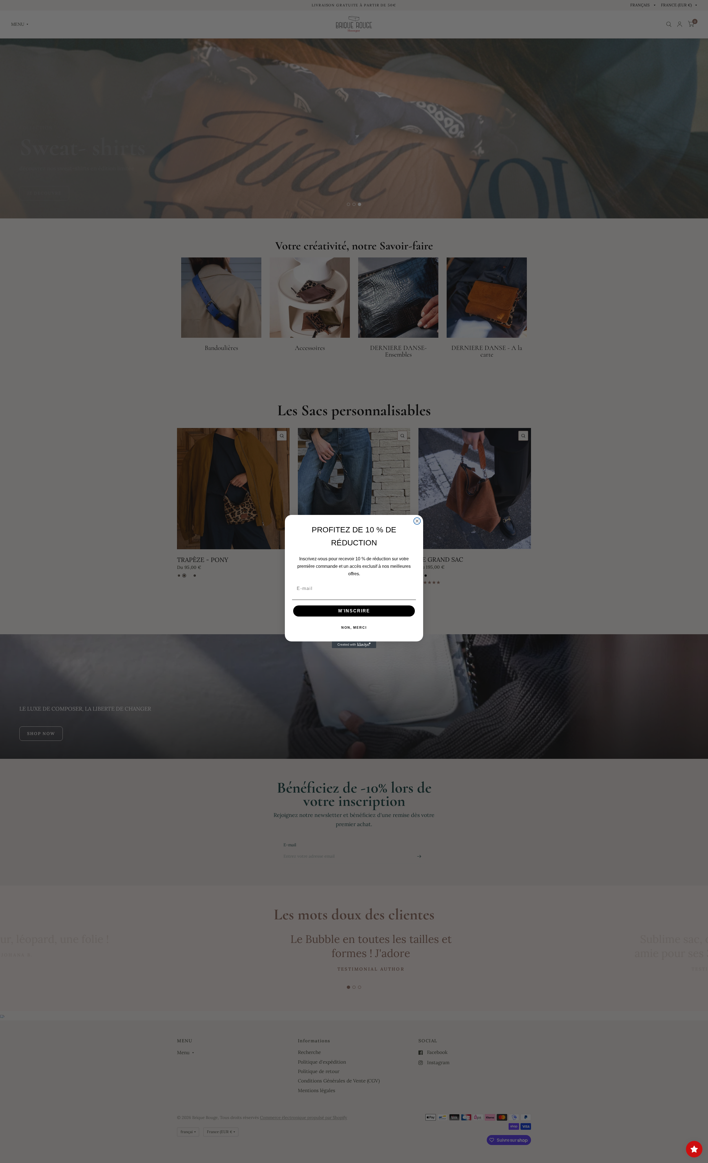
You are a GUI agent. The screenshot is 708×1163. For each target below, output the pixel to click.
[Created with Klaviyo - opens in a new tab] (354, 644)
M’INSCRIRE (354, 610)
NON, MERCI (354, 628)
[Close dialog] (417, 521)
